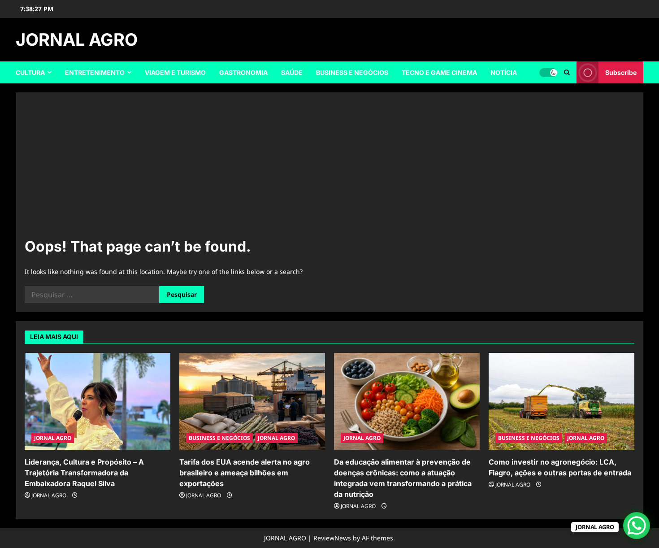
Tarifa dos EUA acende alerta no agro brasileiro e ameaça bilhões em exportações (244, 472)
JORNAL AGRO (77, 39)
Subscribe (621, 72)
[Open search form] (567, 72)
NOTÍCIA (503, 72)
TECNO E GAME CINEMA (439, 72)
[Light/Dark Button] (548, 72)
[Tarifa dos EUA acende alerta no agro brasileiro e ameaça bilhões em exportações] (252, 401)
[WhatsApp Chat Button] (636, 525)
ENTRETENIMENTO (95, 72)
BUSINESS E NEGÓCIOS (352, 72)
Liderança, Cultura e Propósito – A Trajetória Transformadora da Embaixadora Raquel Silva (84, 472)
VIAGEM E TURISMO (175, 72)
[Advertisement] (329, 168)
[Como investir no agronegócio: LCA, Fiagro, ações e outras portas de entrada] (561, 401)
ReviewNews (332, 538)
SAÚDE (292, 72)
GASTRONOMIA (243, 72)
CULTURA (30, 72)
